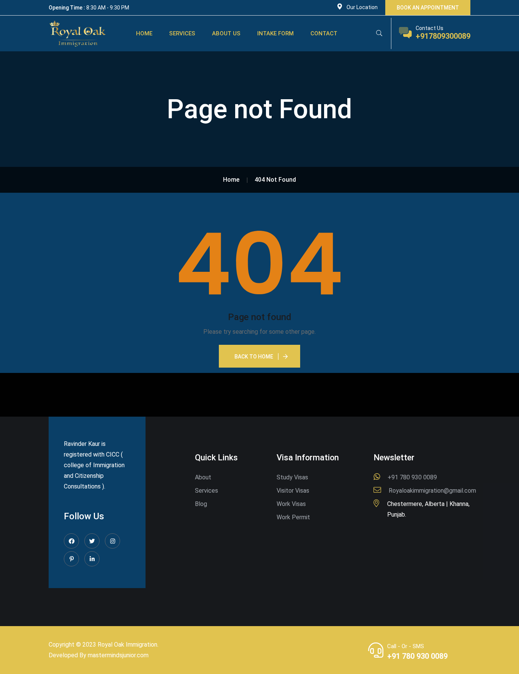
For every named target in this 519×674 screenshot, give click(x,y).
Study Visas (292, 477)
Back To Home (253, 357)
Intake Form (275, 33)
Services (182, 33)
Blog (201, 503)
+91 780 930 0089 (417, 656)
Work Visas (291, 503)
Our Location (362, 7)
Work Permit (293, 517)
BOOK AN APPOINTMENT (428, 8)
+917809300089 (443, 36)
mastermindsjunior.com (118, 655)
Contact (323, 33)
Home (144, 33)
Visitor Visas (293, 490)
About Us (226, 33)
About (203, 477)
